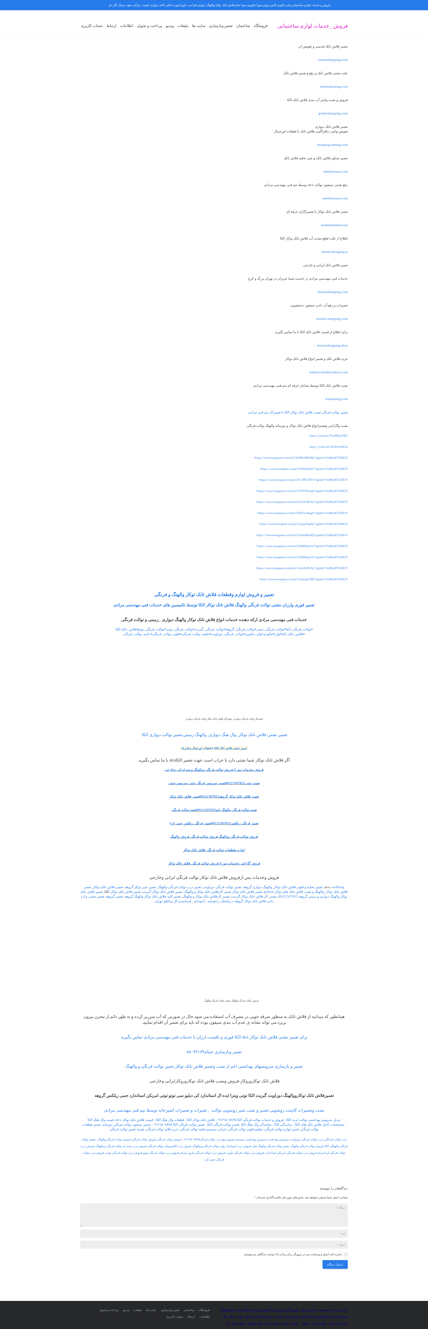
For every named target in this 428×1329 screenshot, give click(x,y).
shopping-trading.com (332, 145)
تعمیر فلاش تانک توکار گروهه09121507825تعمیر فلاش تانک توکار (214, 796)
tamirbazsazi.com (335, 171)
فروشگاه (204, 1310)
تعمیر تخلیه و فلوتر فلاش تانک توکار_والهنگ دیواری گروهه (283, 887)
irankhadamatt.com (334, 225)
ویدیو (126, 1310)
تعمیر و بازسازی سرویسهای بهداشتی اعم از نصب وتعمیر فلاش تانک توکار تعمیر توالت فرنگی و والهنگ (214, 1066)
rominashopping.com (333, 60)
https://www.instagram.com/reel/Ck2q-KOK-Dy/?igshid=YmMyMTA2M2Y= (301, 568)
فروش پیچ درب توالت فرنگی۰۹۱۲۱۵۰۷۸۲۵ (208, 1139)
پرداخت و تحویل (109, 1310)
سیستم (239, 1139)
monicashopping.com (333, 292)
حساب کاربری (174, 1316)
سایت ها (151, 1310)
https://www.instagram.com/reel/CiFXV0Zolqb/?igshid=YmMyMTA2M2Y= (302, 491)
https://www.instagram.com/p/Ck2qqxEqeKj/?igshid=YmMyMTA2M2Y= (303, 524)
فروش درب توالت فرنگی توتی (123, 1152)
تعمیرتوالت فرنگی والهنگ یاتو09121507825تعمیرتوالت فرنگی (214, 810)
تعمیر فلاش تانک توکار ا (125, 892)
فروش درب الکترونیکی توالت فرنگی (169, 1146)
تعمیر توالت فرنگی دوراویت (222, 887)
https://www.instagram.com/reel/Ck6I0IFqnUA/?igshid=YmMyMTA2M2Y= (302, 546)
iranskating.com (336, 399)
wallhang (338, 887)
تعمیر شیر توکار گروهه (140, 887)
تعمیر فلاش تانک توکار (108, 887)
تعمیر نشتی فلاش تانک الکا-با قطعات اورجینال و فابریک (214, 748)
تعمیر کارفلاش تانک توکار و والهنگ (206, 896)
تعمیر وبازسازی (170, 1310)
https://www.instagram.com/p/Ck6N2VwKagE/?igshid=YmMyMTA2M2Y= (302, 513)
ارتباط (191, 1316)
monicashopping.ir (335, 252)
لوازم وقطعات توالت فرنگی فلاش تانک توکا (215, 850)
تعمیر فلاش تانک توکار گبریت (162, 892)
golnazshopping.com (333, 113)
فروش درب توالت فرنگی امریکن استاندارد (291, 1152)
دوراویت (295, 1139)
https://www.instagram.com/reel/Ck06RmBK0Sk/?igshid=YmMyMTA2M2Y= (301, 457)
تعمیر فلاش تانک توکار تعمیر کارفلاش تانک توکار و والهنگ (223, 892)
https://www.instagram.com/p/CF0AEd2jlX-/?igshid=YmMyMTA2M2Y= (303, 469)
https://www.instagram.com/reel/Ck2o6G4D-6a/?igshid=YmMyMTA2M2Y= (302, 502)
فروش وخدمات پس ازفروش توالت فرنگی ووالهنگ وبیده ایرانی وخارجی (214, 770)
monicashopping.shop (332, 345)
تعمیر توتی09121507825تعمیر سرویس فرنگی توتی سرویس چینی (214, 783)
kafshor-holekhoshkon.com (328, 372)
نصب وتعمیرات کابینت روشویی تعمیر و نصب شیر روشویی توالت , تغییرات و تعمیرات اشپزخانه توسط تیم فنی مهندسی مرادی (214, 1110)
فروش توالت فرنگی (169, 1139)
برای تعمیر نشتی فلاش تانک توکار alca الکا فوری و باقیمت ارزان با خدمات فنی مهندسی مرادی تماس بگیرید (214, 1037)
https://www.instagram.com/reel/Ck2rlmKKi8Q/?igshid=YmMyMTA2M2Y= (302, 535)
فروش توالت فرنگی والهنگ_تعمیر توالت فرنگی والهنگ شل (287, 1146)
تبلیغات (138, 1310)
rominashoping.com (334, 86)
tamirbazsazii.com (335, 198)
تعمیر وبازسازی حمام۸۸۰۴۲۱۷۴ (214, 1051)
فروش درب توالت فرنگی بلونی (245, 1152)
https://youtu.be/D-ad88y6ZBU (329, 435)
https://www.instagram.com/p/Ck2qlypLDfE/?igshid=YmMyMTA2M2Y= (303, 579)
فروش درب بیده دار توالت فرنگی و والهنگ (121, 1146)
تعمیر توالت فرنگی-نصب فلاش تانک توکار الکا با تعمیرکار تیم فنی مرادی (298, 412)
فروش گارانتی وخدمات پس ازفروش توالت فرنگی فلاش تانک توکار (214, 863)
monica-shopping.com (332, 318)
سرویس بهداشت (278, 1139)
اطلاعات (205, 1316)
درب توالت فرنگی (312, 1139)
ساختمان (189, 1310)
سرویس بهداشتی (256, 1139)
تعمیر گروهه (114, 896)
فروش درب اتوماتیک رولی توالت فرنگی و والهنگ (222, 1146)
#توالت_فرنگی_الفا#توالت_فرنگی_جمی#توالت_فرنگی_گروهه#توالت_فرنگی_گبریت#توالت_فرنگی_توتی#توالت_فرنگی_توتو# (224, 629)
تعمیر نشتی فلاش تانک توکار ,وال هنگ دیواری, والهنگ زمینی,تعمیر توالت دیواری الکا (214, 734)
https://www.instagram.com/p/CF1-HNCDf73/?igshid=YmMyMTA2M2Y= (303, 479)
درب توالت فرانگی (336, 1139)
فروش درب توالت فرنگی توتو (161, 1152)
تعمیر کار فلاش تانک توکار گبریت (253, 896)
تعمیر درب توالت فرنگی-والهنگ (179, 887)
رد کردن (103, 5)
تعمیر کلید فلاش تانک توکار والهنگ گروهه (153, 896)
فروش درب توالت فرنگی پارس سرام (202, 1152)
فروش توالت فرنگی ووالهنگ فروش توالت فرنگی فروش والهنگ (214, 836)
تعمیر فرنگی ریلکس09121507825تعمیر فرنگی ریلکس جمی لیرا (214, 823)
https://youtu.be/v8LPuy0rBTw (329, 446)
